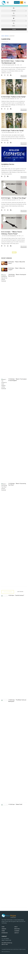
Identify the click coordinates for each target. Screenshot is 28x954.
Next (14, 252)
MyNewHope (5, 932)
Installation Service (7, 164)
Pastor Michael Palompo (10, 200)
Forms (3, 930)
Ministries (17, 928)
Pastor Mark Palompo (9, 65)
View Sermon (24, 75)
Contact (16, 932)
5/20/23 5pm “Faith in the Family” (12, 130)
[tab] (7, 592)
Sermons (7, 35)
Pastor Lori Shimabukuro (10, 235)
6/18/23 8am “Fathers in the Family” (13, 97)
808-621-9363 (5, 944)
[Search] (25, 2)
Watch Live (17, 2)
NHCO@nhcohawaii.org (7, 942)
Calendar (16, 930)
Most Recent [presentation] (20, 591)
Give (21, 2)
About (16, 926)
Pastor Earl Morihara (9, 98)
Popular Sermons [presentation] (8, 591)
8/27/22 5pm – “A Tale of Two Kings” (13, 198)
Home (2, 35)
